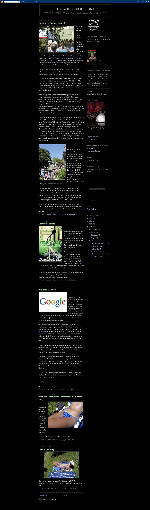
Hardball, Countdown (66, 58)
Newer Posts (43, 495)
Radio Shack (43, 331)
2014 (91, 218)
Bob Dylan (97, 41)
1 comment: (71, 439)
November (94, 229)
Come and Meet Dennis (66, 56)
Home (65, 495)
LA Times (56, 58)
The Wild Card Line (75, 9)
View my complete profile (96, 64)
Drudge (41, 60)
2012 (91, 221)
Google (41, 359)
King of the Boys (61, 275)
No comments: (72, 214)
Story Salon (91, 148)
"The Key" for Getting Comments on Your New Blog (60, 398)
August (93, 238)
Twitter (68, 437)
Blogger (68, 331)
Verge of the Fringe (67, 327)
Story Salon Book (47, 224)
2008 (91, 224)
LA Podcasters (91, 139)
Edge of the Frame (93, 160)
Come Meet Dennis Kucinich (52, 23)
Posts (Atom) (52, 499)
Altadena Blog (91, 209)
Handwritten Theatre (93, 151)
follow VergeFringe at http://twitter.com (96, 200)
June (93, 241)
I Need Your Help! (47, 449)
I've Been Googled (47, 290)
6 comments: (71, 488)
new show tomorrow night (57, 268)
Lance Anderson (95, 60)
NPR (75, 58)
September (94, 235)
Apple (67, 347)
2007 (91, 227)
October (94, 232)
